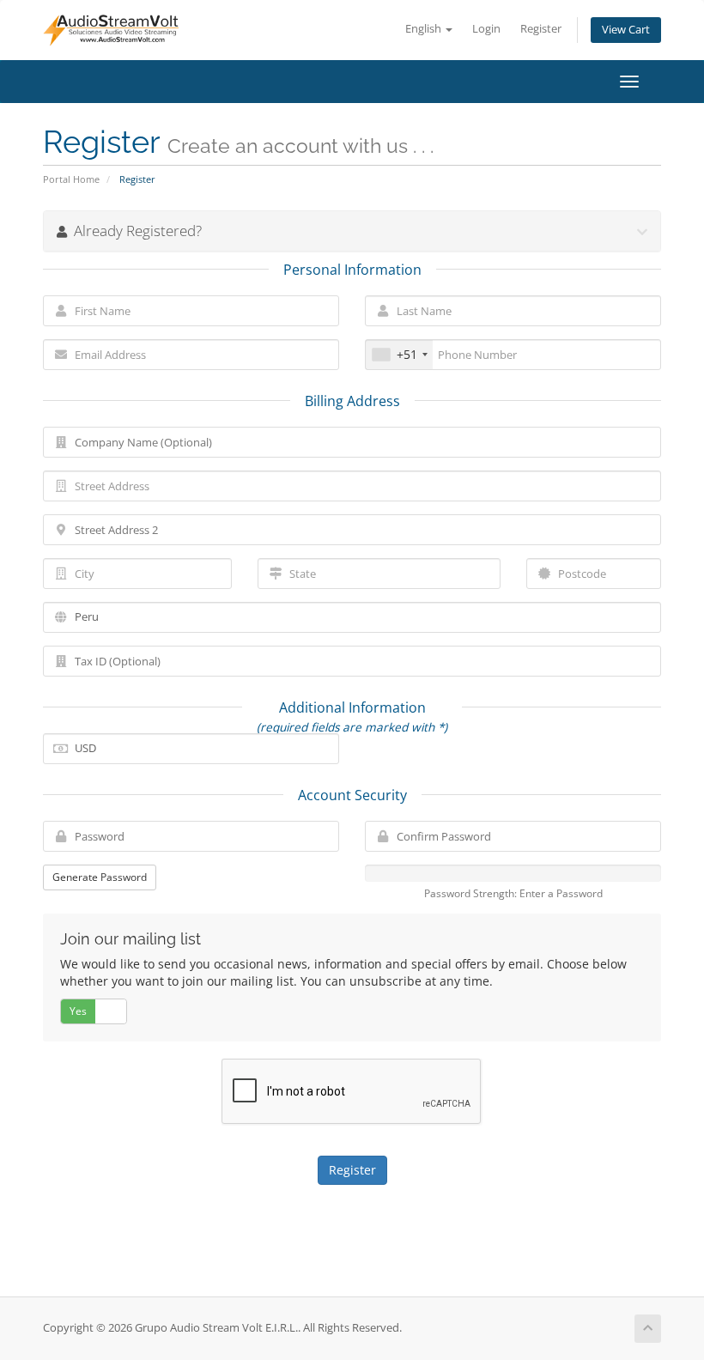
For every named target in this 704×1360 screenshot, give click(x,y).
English (424, 28)
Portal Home (71, 179)
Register (540, 28)
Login (486, 28)
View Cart (626, 29)
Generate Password (99, 877)
